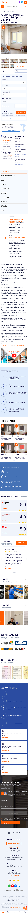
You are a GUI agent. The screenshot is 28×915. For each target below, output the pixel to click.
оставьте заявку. (19, 345)
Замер (3, 180)
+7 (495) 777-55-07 (6, 345)
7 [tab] (15, 572)
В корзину (21, 112)
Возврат (4, 202)
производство (6, 140)
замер (14, 701)
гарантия (7, 148)
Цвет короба (5, 98)
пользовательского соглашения (19, 907)
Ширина (4, 79)
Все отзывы (21, 542)
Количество (5, 106)
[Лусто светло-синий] (12, 66)
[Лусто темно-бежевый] (16, 61)
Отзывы (4, 206)
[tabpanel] (14, 39)
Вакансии (17, 875)
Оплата (4, 193)
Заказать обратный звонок (14, 843)
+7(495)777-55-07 (14, 379)
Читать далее (8, 568)
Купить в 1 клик (14, 118)
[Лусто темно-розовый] (7, 61)
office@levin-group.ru (14, 847)
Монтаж (4, 184)
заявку (17, 693)
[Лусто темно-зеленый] (21, 61)
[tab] (14, 171)
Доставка (5, 189)
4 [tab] (12, 572)
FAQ (2, 210)
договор (17, 707)
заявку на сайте (21, 376)
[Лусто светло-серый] (7, 66)
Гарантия (5, 197)
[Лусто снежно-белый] (3, 66)
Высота (4, 86)
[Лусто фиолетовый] (3, 61)
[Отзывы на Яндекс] (14, 881)
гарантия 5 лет (18, 723)
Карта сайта (12, 875)
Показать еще (20, 66)
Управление (5, 92)
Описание (5, 171)
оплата (10, 155)
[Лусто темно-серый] (12, 61)
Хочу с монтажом (11, 130)
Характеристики (8, 176)
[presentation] (14, 82)
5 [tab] (13, 572)
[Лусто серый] (25, 61)
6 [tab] (14, 572)
